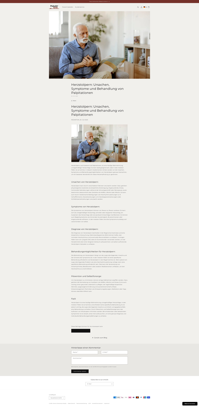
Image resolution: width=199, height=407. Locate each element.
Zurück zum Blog (100, 338)
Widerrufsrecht (71, 403)
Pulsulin (55, 403)
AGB (89, 403)
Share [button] (74, 100)
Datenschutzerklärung (81, 403)
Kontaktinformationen (97, 403)
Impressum (106, 403)
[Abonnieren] (111, 384)
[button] (138, 7)
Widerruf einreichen (190, 403)
